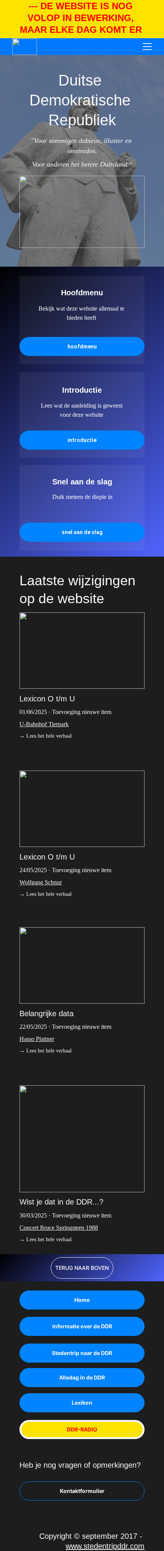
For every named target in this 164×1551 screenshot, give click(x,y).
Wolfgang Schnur (40, 882)
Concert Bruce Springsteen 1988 (58, 1227)
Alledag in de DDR (82, 1377)
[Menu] (147, 46)
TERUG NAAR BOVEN (82, 1267)
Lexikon (82, 1402)
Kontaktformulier (82, 1491)
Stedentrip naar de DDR (82, 1353)
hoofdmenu (82, 346)
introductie (82, 440)
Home (82, 1300)
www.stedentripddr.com (105, 1546)
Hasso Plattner (36, 1039)
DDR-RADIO (82, 1429)
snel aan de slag (82, 532)
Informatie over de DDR (82, 1326)
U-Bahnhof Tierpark (44, 724)
